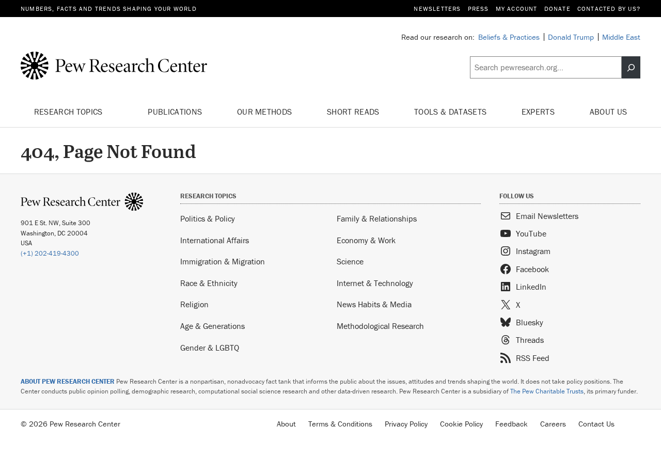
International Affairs (214, 240)
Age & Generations (212, 326)
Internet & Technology (375, 283)
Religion (194, 304)
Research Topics (69, 111)
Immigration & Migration (222, 261)
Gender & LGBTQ (209, 347)
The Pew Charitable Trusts (547, 391)
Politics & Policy (207, 218)
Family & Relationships (377, 218)
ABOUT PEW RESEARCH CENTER (68, 381)
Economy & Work (366, 240)
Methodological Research (380, 326)
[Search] (631, 67)
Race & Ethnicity (209, 283)
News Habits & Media (374, 304)
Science (350, 261)
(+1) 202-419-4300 (50, 253)
